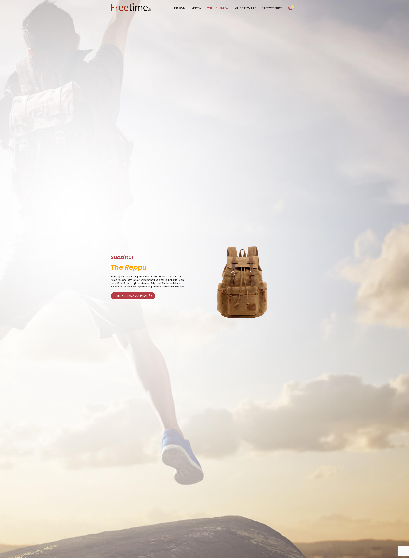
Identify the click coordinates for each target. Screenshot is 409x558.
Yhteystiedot (272, 7)
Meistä (196, 7)
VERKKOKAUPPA (217, 7)
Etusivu (179, 7)
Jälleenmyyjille (245, 7)
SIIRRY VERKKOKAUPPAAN (131, 295)
